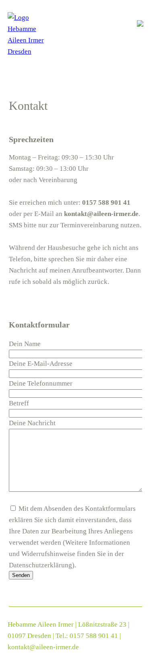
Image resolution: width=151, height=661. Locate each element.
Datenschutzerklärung (40, 565)
